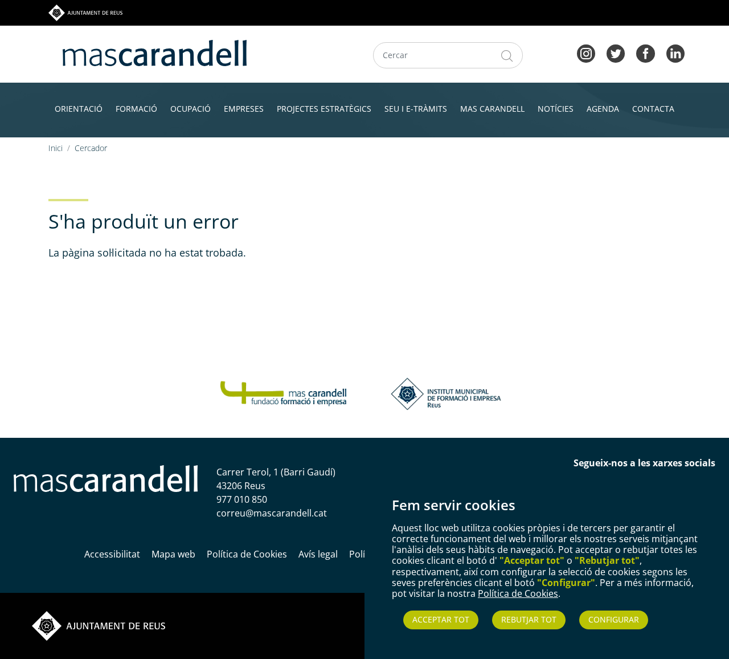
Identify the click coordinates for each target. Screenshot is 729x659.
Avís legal (318, 554)
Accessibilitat (112, 554)
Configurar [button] (613, 619)
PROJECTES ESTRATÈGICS (324, 108)
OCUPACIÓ (190, 108)
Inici (55, 148)
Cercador (91, 148)
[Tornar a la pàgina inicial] (283, 393)
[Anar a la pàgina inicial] (106, 477)
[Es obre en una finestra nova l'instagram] (586, 52)
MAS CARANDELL (492, 108)
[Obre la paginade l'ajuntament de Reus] (98, 625)
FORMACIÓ (136, 108)
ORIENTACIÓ (79, 108)
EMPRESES (244, 108)
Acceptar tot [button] (440, 619)
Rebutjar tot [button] (528, 619)
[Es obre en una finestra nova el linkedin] (675, 52)
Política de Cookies (518, 593)
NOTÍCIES (556, 108)
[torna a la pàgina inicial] (155, 52)
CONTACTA (653, 108)
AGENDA (603, 108)
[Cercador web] (507, 55)
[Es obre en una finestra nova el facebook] (645, 52)
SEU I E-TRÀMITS (415, 108)
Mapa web (173, 554)
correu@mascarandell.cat (271, 513)
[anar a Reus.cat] (85, 12)
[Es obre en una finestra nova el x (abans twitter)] (615, 52)
